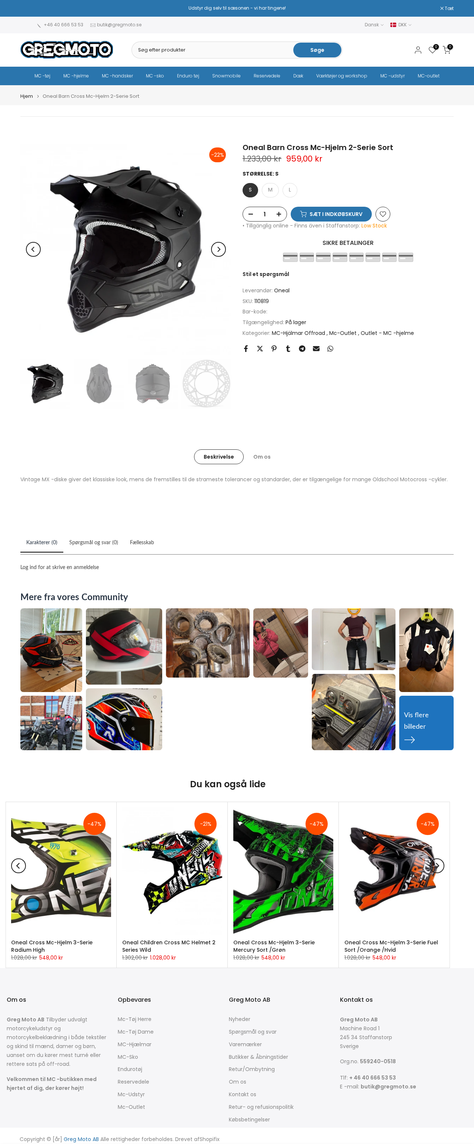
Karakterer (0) (41, 542)
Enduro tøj (188, 76)
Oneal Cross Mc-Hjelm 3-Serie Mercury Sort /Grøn (274, 946)
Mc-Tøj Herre (134, 1019)
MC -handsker (117, 76)
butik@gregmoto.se (119, 24)
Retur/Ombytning (252, 1069)
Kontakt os (242, 1094)
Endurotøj (130, 1069)
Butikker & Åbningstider (258, 1057)
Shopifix (210, 1139)
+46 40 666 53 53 (63, 24)
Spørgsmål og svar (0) (93, 542)
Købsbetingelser (249, 1119)
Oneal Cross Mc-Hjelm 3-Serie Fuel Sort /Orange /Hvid (391, 946)
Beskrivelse (219, 456)
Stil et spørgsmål (266, 274)
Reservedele (267, 76)
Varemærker (245, 1044)
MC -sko (155, 76)
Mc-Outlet (343, 333)
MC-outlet (429, 76)
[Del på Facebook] (246, 348)
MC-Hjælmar (134, 1044)
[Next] (218, 249)
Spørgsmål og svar (253, 1031)
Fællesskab (142, 542)
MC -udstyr (392, 76)
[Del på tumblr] (288, 348)
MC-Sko (128, 1057)
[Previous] (33, 249)
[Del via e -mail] (316, 348)
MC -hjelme (76, 76)
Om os (262, 456)
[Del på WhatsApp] (330, 348)
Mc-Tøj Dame (136, 1031)
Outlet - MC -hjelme (387, 333)
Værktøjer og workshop (341, 76)
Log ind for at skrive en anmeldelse (59, 567)
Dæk (298, 76)
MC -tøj (42, 76)
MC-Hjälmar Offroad (299, 333)
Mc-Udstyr (131, 1094)
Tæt (29, 8)
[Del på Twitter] (260, 348)
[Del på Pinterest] (274, 348)
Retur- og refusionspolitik (261, 1107)
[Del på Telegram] (302, 348)
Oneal (282, 290)
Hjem (26, 96)
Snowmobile (226, 76)
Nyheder (239, 1019)
